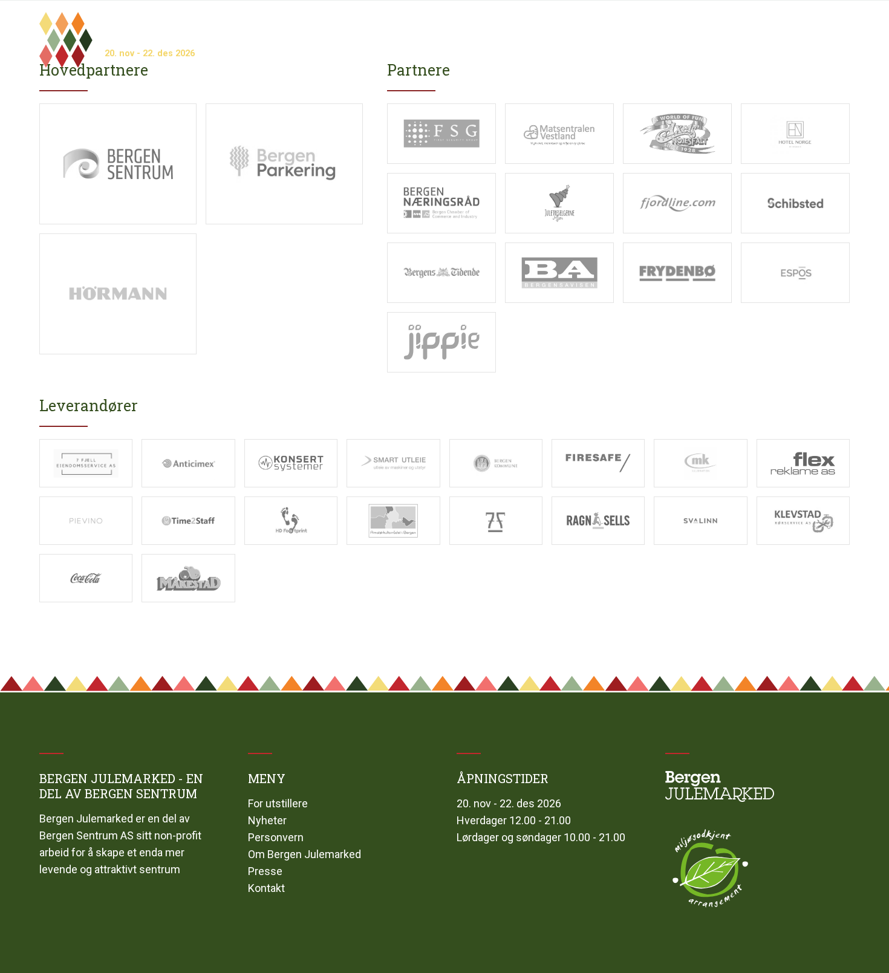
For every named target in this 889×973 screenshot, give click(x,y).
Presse (265, 871)
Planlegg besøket (811, 30)
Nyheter (267, 820)
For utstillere (278, 803)
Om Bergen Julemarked (304, 854)
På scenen (731, 30)
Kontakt (266, 888)
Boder (457, 30)
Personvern (276, 837)
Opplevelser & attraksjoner (630, 30)
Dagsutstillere (519, 30)
